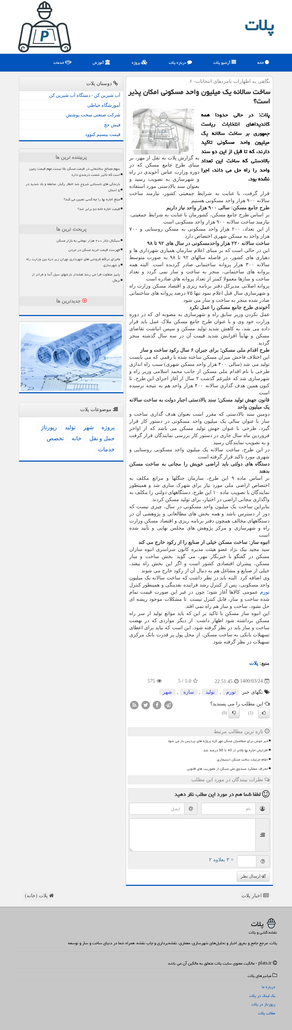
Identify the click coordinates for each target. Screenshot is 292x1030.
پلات (259, 25)
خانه (261, 62)
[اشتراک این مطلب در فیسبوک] (157, 704)
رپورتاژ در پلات (263, 1004)
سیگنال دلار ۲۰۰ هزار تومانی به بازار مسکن (88, 240)
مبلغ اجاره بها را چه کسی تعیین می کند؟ (92, 199)
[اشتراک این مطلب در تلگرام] (168, 704)
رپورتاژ (49, 427)
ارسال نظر (251, 876)
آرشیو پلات (222, 62)
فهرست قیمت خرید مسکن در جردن (94, 249)
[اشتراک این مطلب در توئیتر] (146, 704)
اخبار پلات (252, 895)
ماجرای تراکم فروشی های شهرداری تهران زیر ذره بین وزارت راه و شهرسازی (73, 262)
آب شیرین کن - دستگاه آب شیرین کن (84, 95)
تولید (210, 692)
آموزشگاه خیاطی (103, 105)
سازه (188, 692)
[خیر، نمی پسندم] (234, 713)
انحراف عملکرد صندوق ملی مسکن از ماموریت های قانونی (227, 768)
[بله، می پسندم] (264, 713)
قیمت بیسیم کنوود (102, 134)
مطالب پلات (266, 1013)
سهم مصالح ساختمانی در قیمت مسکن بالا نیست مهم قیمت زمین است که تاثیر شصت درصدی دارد (74, 171)
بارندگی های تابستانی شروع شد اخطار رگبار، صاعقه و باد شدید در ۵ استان (73, 187)
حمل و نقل (102, 438)
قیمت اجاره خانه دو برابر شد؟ (99, 208)
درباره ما (268, 986)
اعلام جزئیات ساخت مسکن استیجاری (242, 759)
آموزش (99, 62)
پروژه (136, 62)
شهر (167, 692)
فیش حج (112, 124)
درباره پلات (178, 62)
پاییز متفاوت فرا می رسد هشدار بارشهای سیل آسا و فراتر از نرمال (76, 277)
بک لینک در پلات (262, 995)
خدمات (59, 62)
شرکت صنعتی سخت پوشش (93, 114)
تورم (265, 592)
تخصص (55, 438)
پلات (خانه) (37, 895)
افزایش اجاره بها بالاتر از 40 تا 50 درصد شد (235, 750)
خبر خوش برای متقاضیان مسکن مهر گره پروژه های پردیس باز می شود (218, 741)
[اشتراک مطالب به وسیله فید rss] (134, 704)
